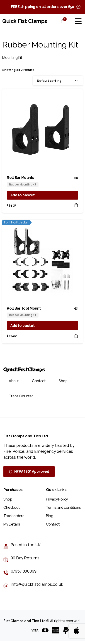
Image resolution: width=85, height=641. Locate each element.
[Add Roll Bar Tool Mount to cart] (76, 335)
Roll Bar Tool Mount (24, 308)
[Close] (78, 7)
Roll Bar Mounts (20, 177)
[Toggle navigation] (78, 21)
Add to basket (22, 195)
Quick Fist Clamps (24, 21)
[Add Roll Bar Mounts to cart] (76, 205)
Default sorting (49, 80)
